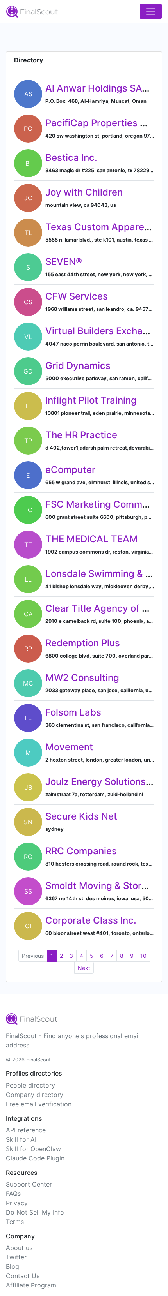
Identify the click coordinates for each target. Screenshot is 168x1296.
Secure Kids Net (81, 816)
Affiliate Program (31, 1285)
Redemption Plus (82, 643)
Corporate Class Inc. (90, 920)
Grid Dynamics (78, 365)
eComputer (70, 469)
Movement (69, 747)
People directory (30, 1085)
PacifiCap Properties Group (106, 123)
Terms (15, 1221)
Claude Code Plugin (35, 1158)
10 (143, 955)
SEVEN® (63, 261)
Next (84, 968)
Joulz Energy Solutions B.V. (105, 781)
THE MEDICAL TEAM (91, 539)
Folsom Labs (73, 712)
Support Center (29, 1184)
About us (19, 1248)
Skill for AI (21, 1139)
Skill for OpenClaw (33, 1149)
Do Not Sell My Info (35, 1212)
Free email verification (38, 1104)
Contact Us (22, 1276)
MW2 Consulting (82, 677)
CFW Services (76, 296)
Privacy (17, 1203)
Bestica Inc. (71, 157)
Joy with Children (84, 192)
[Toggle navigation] (151, 11)
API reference (26, 1130)
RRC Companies (81, 851)
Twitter (16, 1257)
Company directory (34, 1095)
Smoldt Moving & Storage (101, 885)
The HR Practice (81, 435)
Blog (12, 1266)
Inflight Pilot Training (91, 400)
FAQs (13, 1193)
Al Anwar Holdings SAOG (100, 88)
